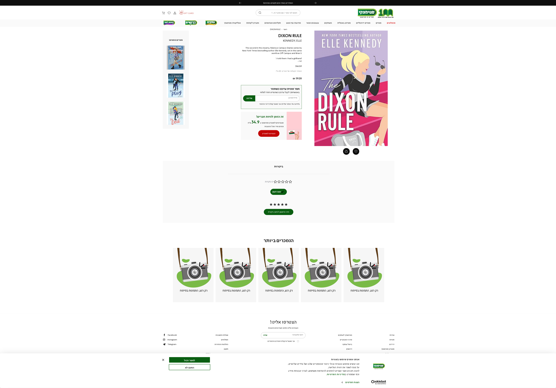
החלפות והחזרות (221, 344)
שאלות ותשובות (222, 335)
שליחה (249, 98)
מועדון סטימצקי (387, 349)
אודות (392, 335)
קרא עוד (298, 65)
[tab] (278, 166)
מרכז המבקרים (346, 339)
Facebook (172, 335)
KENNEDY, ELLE (292, 40)
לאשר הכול (189, 360)
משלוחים (224, 339)
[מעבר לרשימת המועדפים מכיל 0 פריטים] (169, 13)
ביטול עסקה (347, 344)
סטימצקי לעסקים (345, 335)
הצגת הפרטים (352, 382)
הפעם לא (189, 367)
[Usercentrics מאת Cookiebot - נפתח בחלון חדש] (378, 382)
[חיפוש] (260, 13)
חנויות (391, 339)
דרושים (349, 349)
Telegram (172, 344)
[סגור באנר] (163, 360)
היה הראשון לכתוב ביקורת (278, 212)
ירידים (391, 344)
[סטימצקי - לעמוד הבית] (375, 17)
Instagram (172, 339)
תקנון (226, 349)
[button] (391, 23)
